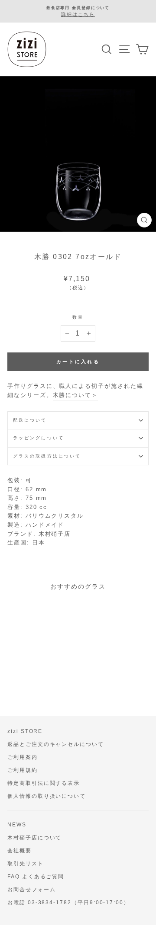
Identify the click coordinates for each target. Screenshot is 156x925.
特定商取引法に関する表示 (43, 783)
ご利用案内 (22, 757)
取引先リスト (25, 864)
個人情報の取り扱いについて (46, 796)
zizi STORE (24, 731)
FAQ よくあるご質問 (35, 877)
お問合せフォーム (31, 890)
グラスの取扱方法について (47, 456)
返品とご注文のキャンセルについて (55, 744)
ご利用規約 (22, 770)
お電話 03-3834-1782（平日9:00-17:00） (68, 902)
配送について (30, 420)
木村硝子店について (34, 838)
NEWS (16, 825)
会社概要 (19, 851)
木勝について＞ (75, 395)
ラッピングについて (38, 437)
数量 (78, 317)
